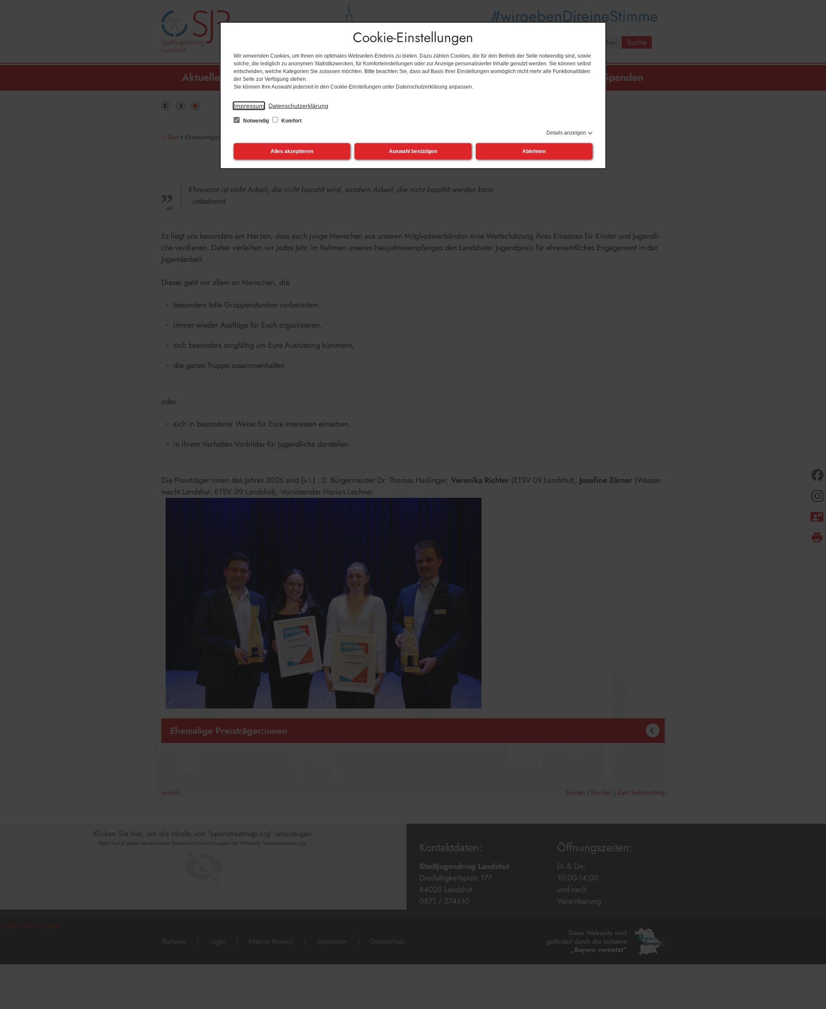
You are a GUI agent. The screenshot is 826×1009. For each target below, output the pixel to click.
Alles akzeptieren (292, 151)
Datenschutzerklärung (298, 105)
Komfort (291, 121)
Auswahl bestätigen (413, 151)
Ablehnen (534, 151)
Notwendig (256, 121)
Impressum (249, 105)
